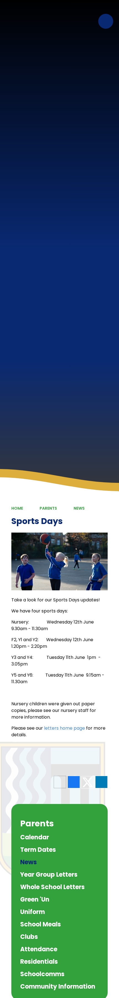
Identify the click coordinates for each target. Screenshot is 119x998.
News (79, 508)
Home (17, 508)
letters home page (64, 728)
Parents (48, 508)
